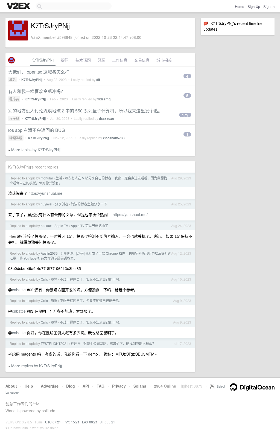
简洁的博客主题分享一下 (89, 204)
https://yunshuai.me (45, 193)
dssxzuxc (106, 118)
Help (29, 386)
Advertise (50, 386)
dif (98, 79)
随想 (54, 279)
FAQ (100, 386)
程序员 (14, 99)
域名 (12, 79)
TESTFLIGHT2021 (54, 343)
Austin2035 (49, 253)
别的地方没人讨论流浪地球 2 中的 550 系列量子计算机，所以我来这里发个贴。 (85, 110)
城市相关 (164, 60)
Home (239, 6)
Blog (70, 386)
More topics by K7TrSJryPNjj (35, 149)
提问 (65, 60)
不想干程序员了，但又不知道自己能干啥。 (91, 279)
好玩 (101, 60)
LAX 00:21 (90, 422)
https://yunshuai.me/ (130, 214)
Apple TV (61, 225)
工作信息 (119, 60)
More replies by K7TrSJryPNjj (36, 365)
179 (185, 115)
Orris (44, 279)
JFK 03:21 (107, 422)
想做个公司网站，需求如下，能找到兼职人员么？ (119, 343)
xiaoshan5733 (114, 137)
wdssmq (103, 99)
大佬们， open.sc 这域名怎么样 (38, 72)
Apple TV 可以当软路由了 (89, 225)
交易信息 (142, 60)
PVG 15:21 (71, 422)
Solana (139, 386)
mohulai (47, 178)
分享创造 (61, 204)
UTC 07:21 (53, 422)
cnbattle (19, 289)
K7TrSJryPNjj (42, 60)
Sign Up (253, 6)
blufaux (46, 225)
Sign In (269, 6)
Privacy (119, 386)
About (11, 386)
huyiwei (46, 204)
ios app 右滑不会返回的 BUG (36, 130)
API (86, 386)
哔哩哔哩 (15, 137)
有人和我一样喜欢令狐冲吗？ (36, 91)
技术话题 (83, 60)
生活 (59, 178)
